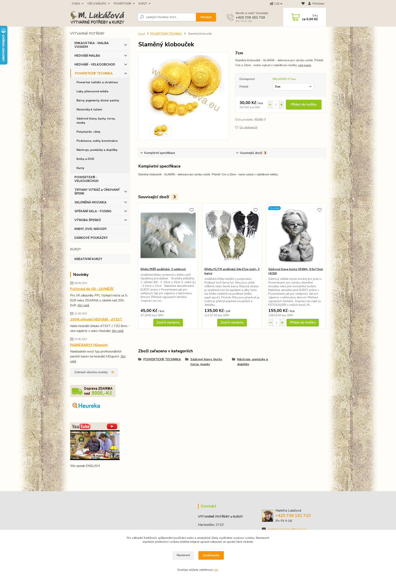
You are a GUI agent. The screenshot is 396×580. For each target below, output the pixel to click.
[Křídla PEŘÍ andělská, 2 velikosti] (168, 235)
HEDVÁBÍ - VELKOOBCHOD (94, 64)
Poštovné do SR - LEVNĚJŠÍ (91, 289)
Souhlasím (211, 555)
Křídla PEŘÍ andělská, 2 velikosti (163, 269)
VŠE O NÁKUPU (96, 4)
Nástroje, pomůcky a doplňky (97, 150)
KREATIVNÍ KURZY (88, 259)
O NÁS (76, 4)
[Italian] (87, 474)
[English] (72, 474)
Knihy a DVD (85, 159)
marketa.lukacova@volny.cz (287, 529)
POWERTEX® (122, 4)
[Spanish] (102, 474)
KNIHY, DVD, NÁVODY (90, 229)
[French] (77, 474)
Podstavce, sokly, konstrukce (97, 141)
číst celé (83, 305)
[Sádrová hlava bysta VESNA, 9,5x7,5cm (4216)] (296, 235)
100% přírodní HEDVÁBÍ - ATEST (96, 319)
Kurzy (80, 168)
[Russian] (97, 474)
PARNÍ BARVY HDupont (89, 345)
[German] (82, 474)
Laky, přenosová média (92, 91)
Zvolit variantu (168, 322)
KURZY (143, 4)
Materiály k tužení (89, 109)
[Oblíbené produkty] (303, 4)
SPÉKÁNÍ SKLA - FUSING (92, 211)
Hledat (206, 17)
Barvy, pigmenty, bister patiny (98, 100)
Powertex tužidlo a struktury (97, 82)
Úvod (141, 34)
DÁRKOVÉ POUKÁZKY (91, 238)
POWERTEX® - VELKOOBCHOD (86, 179)
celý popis (304, 65)
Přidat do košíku (304, 104)
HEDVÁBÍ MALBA (87, 56)
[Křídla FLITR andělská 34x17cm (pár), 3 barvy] (232, 235)
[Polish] (92, 474)
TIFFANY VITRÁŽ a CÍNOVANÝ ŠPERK (97, 192)
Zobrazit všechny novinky (91, 372)
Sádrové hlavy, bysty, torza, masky (96, 121)
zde (215, 570)
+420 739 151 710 (250, 17)
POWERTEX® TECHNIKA (94, 73)
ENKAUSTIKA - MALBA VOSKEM (91, 45)
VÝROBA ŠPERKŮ (87, 220)
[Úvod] (102, 17)
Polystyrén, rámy (88, 132)
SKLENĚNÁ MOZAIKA (90, 202)
